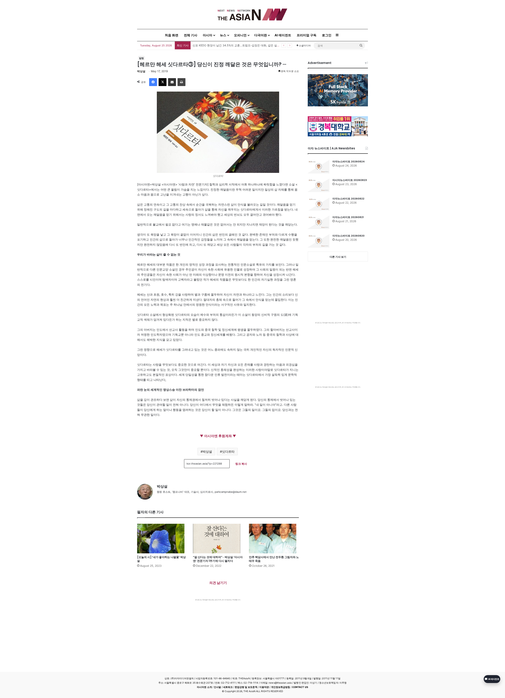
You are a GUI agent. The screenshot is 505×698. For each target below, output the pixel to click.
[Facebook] (153, 82)
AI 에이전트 (283, 35)
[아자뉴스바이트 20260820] (318, 241)
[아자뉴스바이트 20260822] (318, 204)
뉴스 (223, 35)
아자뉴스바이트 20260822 (348, 198)
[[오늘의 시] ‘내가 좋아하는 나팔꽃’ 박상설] (162, 538)
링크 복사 (241, 463)
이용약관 (264, 687)
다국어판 (260, 35)
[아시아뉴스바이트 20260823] (318, 185)
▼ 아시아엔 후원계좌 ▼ (218, 436)
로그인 (326, 35)
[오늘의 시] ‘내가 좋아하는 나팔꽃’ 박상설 (161, 559)
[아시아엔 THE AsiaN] (252, 14)
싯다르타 (228, 451)
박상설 (141, 71)
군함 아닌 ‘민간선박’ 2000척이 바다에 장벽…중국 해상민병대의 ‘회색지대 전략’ (242, 45)
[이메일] (172, 82)
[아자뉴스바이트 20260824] (318, 166)
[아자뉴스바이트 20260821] (318, 222)
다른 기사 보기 (338, 256)
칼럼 (141, 58)
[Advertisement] (218, 630)
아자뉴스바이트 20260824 (348, 161)
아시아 (207, 35)
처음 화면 (171, 35)
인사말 (217, 687)
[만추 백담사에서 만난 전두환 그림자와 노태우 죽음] (274, 538)
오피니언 (240, 35)
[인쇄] (181, 82)
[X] (162, 82)
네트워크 (228, 687)
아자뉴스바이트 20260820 (348, 236)
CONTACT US (300, 687)
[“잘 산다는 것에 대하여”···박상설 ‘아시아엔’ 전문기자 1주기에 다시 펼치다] (218, 538)
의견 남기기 (218, 583)
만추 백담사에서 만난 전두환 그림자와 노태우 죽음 (274, 559)
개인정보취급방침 (280, 687)
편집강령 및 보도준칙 (246, 687)
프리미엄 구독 (306, 35)
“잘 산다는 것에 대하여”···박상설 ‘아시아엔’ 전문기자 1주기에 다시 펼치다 (218, 559)
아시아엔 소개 (204, 687)
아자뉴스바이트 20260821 (348, 217)
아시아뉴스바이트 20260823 (349, 180)
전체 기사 (190, 35)
